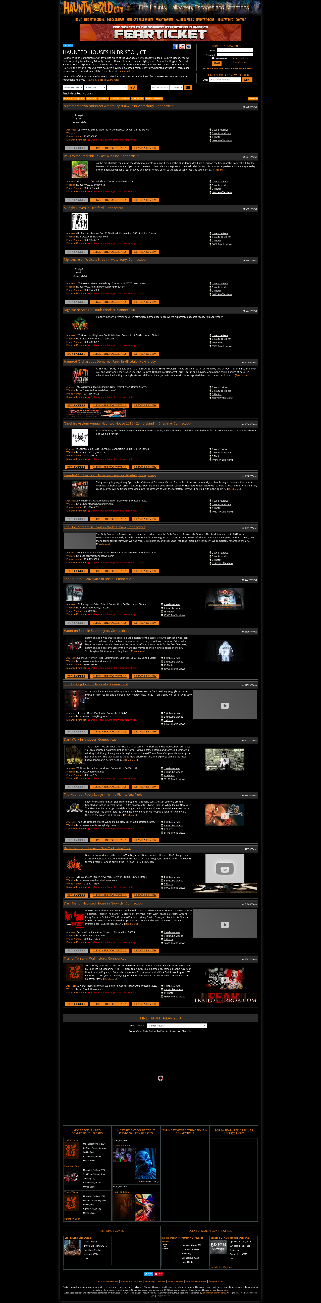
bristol (149, 98)
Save (160, 1274)
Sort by (252, 98)
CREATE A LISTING (214, 68)
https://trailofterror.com (89, 989)
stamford (91, 98)
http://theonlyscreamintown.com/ (95, 555)
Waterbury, (186, 1253)
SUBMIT (247, 79)
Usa (231, 1258)
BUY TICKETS (76, 148)
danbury (125, 98)
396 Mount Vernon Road (94, 1174)
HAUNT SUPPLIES (185, 20)
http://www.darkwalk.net (90, 771)
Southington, (89, 1178)
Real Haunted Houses (196, 1281)
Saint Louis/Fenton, (92, 1250)
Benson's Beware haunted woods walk (230, 1237)
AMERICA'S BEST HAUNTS (140, 20)
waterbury (103, 98)
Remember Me (220, 59)
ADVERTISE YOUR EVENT (239, 68)
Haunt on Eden (72, 1166)
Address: (71, 129)
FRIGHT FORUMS (164, 20)
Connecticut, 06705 (190, 1258)
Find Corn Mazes (175, 1281)
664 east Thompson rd (240, 1246)
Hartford (68, 98)
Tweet (70, 45)
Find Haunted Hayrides (131, 1281)
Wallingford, (88, 1152)
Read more (220, 169)
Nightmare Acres (121, 1145)
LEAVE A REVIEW (145, 148)
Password (210, 55)
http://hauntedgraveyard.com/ (93, 607)
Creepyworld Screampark (78, 1237)
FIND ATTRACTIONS (94, 20)
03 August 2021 (120, 1140)
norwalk (115, 98)
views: (90, 1242)
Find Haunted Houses (108, 1281)
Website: (71, 133)
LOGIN (217, 63)
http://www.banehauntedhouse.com (96, 880)
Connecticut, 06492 (92, 1156)
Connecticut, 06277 (238, 1254)
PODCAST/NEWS (115, 20)
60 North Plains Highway (94, 1148)
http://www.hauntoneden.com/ (93, 661)
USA (86, 1258)
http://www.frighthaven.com (92, 236)
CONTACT (241, 20)
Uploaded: (94, 1144)
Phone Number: (74, 136)
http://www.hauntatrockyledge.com (96, 825)
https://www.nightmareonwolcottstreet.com (100, 286)
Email (212, 50)
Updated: (192, 1245)
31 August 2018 (120, 1187)
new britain (137, 98)
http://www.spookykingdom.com (94, 716)
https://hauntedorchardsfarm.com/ (96, 390)
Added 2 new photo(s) (149, 1181)
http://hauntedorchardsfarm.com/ (95, 503)
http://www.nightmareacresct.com (95, 338)
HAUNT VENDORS (205, 20)
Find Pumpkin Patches (155, 1281)
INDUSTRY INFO (225, 20)
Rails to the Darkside (221, 1267)
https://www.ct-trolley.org (90, 184)
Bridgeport (79, 98)
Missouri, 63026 (91, 1254)
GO (132, 87)
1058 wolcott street (190, 1249)
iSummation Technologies (214, 1293)
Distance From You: (76, 139)
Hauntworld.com (126, 71)
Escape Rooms (216, 1281)
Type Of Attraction (136, 1025)
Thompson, (235, 1250)
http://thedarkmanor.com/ (90, 935)
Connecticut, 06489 (92, 1183)
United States (89, 1160)
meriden (158, 98)
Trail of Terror (71, 1140)
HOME (78, 20)
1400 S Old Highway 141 (95, 1246)
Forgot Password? (241, 58)
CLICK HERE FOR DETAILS (110, 148)
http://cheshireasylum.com (91, 452)
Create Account (239, 62)
